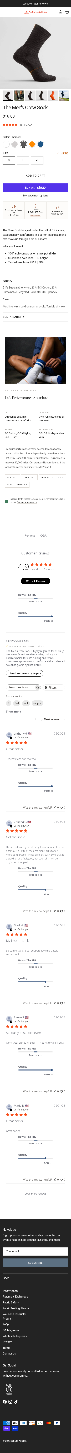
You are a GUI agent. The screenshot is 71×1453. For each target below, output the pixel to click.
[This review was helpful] (55, 807)
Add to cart (35, 175)
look (26, 703)
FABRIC (7, 280)
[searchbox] (20, 687)
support (37, 703)
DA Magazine (11, 1330)
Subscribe (35, 1262)
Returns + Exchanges (15, 1296)
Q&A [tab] (43, 535)
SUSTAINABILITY (14, 317)
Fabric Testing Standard (17, 1308)
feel (17, 703)
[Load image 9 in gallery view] (35, 53)
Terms (6, 1347)
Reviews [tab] (30, 535)
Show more (14, 711)
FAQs (6, 1324)
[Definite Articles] (35, 12)
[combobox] (50, 719)
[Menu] (4, 12)
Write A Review (35, 581)
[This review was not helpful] (61, 807)
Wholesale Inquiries (15, 1336)
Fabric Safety (11, 1302)
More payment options (35, 195)
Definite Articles (18, 1441)
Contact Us (9, 1353)
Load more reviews (35, 1193)
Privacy (7, 1342)
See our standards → (27, 502)
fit (9, 703)
